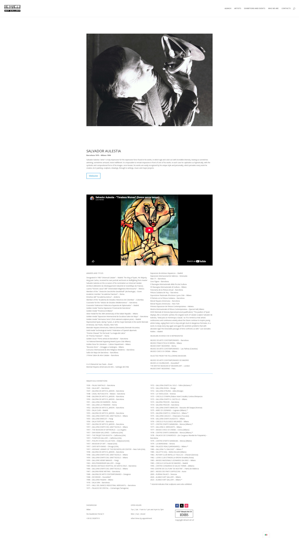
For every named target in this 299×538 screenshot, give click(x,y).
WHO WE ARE (273, 8)
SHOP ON (184, 511)
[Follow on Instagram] (186, 506)
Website (93, 175)
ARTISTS (237, 8)
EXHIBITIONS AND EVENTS (254, 8)
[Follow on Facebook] (177, 506)
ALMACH (228, 8)
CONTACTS (286, 8)
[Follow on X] (182, 506)
